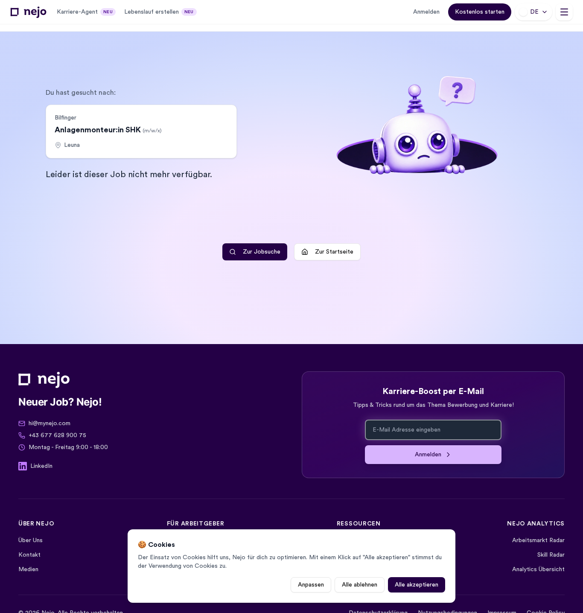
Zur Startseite (334, 252)
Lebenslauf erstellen (159, 12)
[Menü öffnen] (564, 11)
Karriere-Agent (85, 12)
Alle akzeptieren (416, 585)
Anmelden (426, 12)
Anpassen (311, 585)
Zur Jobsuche (261, 252)
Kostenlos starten (479, 12)
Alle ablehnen (359, 585)
